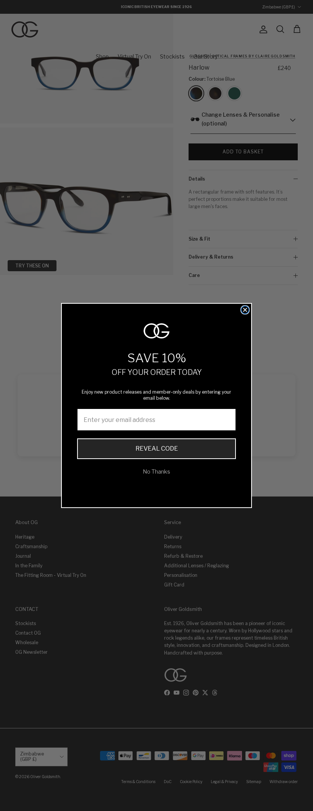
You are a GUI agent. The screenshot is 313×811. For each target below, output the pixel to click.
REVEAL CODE (157, 448)
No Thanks (156, 471)
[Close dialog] (245, 310)
